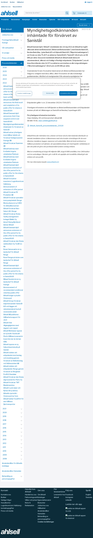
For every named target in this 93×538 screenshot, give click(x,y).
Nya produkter (17, 6)
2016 (4, 428)
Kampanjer (26, 19)
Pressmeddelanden (9, 63)
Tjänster (52, 19)
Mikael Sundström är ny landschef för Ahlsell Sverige (12, 282)
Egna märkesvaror (44, 500)
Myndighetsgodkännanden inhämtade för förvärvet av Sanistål (13, 127)
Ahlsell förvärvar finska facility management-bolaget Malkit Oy (11, 216)
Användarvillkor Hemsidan (11, 471)
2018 (4, 420)
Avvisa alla (50, 93)
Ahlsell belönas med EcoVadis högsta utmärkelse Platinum (10, 151)
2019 (4, 416)
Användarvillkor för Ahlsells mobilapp (12, 465)
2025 (5, 71)
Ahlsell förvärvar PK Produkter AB (10, 194)
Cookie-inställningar (46, 522)
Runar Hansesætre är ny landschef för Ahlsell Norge (12, 252)
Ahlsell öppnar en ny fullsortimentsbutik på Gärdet (11, 347)
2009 (5, 455)
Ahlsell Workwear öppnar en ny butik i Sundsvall (12, 332)
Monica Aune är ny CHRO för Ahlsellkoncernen (12, 205)
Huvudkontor (6, 503)
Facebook (69, 495)
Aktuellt (83, 19)
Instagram (69, 497)
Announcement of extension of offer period (13, 188)
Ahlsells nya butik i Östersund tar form (10, 395)
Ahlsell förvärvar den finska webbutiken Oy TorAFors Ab (13, 244)
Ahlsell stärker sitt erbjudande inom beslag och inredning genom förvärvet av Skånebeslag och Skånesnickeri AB (13, 358)
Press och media (8, 58)
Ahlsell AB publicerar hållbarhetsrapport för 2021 (11, 317)
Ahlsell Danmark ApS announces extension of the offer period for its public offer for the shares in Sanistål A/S (13, 170)
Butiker (12, 2)
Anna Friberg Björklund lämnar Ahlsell (11, 224)
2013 (4, 439)
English (88, 495)
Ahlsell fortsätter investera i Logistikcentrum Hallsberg (13, 181)
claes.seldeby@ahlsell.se (47, 121)
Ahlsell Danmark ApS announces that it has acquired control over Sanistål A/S (11, 117)
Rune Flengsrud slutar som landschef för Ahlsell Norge (13, 260)
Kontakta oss (6, 495)
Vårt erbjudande (64, 19)
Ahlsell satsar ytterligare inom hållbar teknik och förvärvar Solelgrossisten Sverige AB (13, 136)
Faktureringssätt (31, 497)
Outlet (34, 19)
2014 (4, 436)
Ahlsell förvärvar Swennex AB (13, 145)
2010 (4, 451)
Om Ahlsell (4, 2)
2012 (4, 443)
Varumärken (15, 19)
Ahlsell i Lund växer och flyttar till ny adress (11, 389)
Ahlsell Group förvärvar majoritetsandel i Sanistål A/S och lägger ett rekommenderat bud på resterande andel (12, 306)
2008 (5, 459)
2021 (4, 409)
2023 (5, 79)
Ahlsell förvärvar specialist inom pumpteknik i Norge (13, 199)
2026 (5, 67)
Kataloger (41, 497)
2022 (5, 83)
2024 (5, 75)
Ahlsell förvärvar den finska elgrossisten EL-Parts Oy (13, 378)
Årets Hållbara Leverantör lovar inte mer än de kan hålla (13, 339)
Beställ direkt (83, 25)
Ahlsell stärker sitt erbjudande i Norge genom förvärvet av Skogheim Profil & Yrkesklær (13, 370)
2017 (4, 424)
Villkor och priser (31, 500)
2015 (4, 432)
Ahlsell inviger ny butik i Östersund (12, 297)
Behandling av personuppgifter (8, 478)
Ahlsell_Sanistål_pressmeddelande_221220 (46, 126)
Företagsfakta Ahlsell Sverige (10, 41)
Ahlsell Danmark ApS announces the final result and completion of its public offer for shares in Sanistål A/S (13, 105)
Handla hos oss (31, 495)
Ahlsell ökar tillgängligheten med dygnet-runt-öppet (11, 325)
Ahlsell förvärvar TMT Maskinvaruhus (11, 384)
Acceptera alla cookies (68, 93)
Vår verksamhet (8, 48)
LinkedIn (69, 500)
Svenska (89, 497)
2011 (4, 447)
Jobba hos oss (6, 6)
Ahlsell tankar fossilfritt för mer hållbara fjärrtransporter (13, 401)
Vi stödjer (5, 53)
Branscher (43, 19)
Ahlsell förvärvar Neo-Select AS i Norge (11, 210)
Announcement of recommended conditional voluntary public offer (13, 290)
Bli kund (75, 19)
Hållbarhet (20, 2)
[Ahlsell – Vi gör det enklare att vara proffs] (9, 13)
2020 (5, 412)
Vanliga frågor (6, 500)
